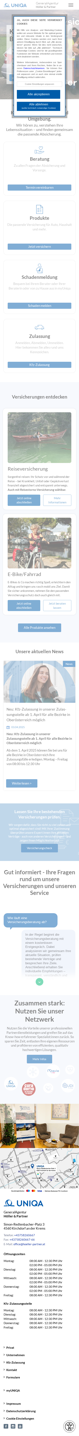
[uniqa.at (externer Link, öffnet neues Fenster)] (13, 1426)
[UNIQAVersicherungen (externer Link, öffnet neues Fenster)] (20, 1426)
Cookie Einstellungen (20, 1418)
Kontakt (11, 1370)
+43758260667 (24, 1235)
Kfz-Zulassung (15, 1362)
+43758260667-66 (22, 1239)
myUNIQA (13, 1390)
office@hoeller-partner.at (29, 1244)
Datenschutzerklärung (21, 1411)
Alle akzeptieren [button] (39, 94)
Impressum (13, 1403)
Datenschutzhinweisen (33, 68)
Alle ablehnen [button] (39, 106)
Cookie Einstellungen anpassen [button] (39, 84)
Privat (10, 1347)
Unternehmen (15, 1355)
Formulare (13, 1377)
